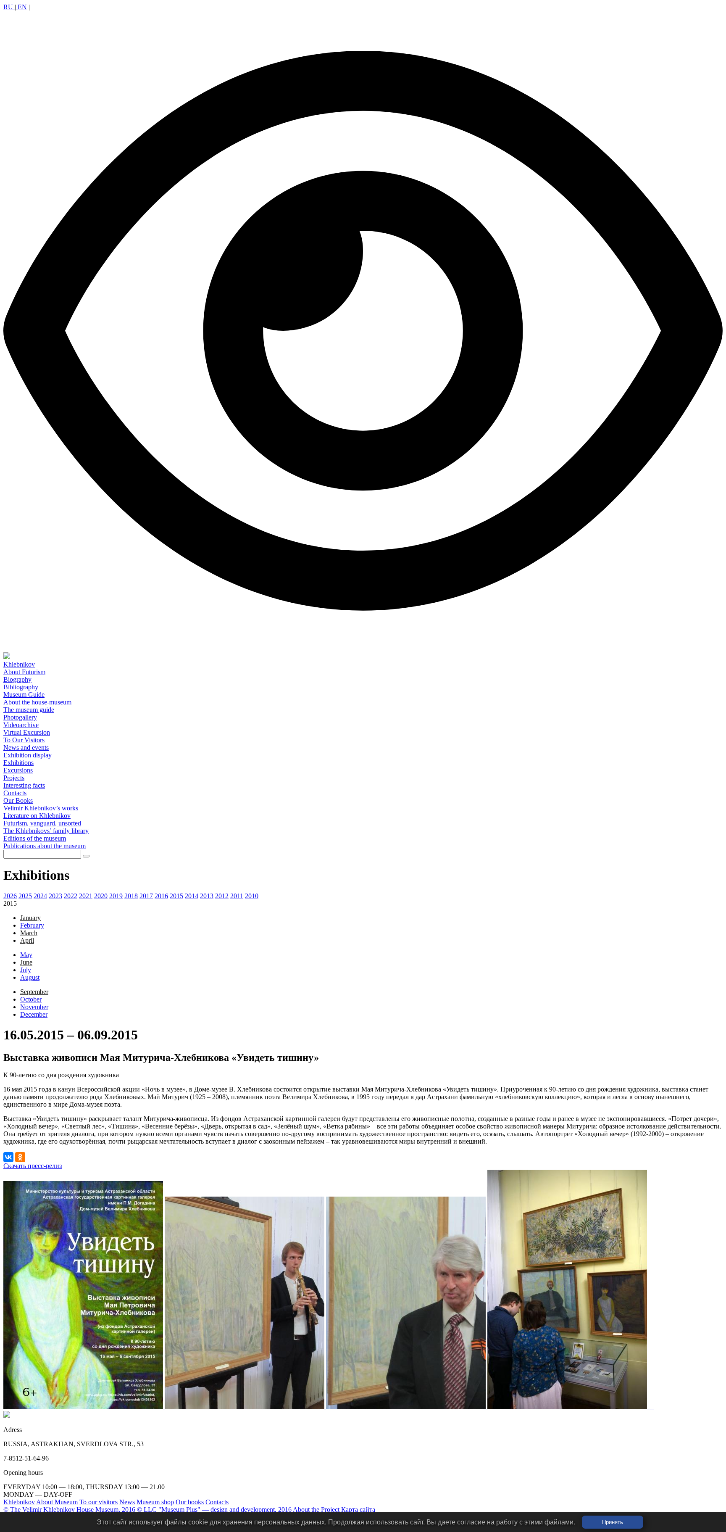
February (32, 925)
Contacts (217, 1502)
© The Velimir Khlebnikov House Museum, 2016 (69, 1509)
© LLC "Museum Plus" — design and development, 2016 (214, 1509)
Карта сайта (358, 1509)
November (34, 1006)
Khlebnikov (19, 1502)
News (127, 1502)
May (26, 954)
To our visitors (98, 1502)
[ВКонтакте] (8, 1157)
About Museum (57, 1502)
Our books (190, 1502)
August (29, 977)
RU (9, 7)
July (25, 969)
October (31, 999)
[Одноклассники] (20, 1157)
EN (21, 7)
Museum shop (155, 1502)
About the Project (316, 1509)
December (33, 1014)
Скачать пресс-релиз (32, 1165)
